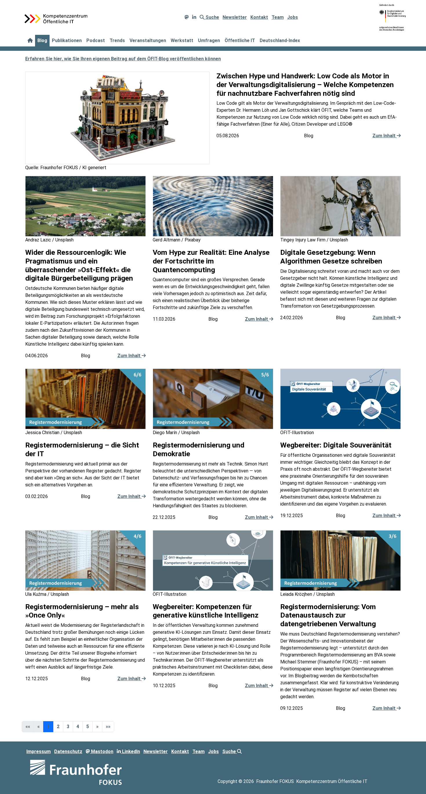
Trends (117, 40)
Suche (211, 17)
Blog (42, 40)
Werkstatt (182, 40)
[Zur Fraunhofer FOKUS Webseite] (76, 772)
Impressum (38, 751)
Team (278, 17)
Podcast (95, 40)
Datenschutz (68, 751)
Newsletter (235, 17)
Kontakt (259, 17)
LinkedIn (130, 751)
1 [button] (48, 726)
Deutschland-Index (280, 40)
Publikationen (67, 40)
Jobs (292, 17)
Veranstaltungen (148, 40)
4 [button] (78, 726)
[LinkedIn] (194, 17)
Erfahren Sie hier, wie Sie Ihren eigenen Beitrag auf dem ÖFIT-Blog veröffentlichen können (123, 59)
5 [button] (87, 726)
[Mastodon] (187, 17)
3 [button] (68, 726)
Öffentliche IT (240, 40)
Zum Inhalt (384, 135)
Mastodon (101, 751)
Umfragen (209, 40)
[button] (97, 726)
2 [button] (58, 726)
